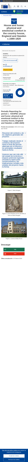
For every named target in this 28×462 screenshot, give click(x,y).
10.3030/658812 (7, 66)
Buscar (21, 6)
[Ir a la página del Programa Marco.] (14, 21)
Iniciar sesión (14, 6)
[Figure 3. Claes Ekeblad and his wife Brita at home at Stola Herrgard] (14, 202)
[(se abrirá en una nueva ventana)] (6, 5)
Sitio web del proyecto (10, 61)
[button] (18, 6)
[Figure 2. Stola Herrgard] (14, 179)
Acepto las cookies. (14, 455)
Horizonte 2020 (7, 15)
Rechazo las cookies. (14, 459)
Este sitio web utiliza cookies (10, 450)
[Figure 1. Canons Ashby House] (14, 227)
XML (15, 249)
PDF (15, 253)
